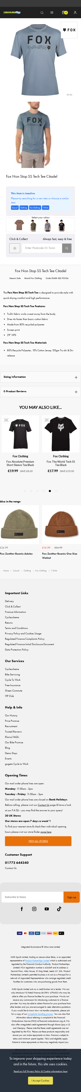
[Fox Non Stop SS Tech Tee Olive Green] (33, 225)
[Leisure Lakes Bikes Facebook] (21, 908)
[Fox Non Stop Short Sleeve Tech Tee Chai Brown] (19, 225)
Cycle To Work (12, 680)
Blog (7, 747)
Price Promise (12, 721)
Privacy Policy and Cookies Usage (23, 633)
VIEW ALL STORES (38, 841)
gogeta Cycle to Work (16, 764)
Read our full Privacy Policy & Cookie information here (41, 1071)
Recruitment (11, 726)
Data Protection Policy (16, 649)
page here (45, 832)
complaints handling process (40, 1013)
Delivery (9, 601)
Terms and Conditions (16, 628)
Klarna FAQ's (12, 737)
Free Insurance (12, 685)
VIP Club (9, 696)
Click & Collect (13, 606)
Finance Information (15, 612)
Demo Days (11, 753)
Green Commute (13, 690)
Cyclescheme (12, 617)
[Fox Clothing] (69, 30)
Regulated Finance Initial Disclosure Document (29, 644)
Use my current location (14, 248)
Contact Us (11, 868)
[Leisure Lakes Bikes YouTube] (46, 908)
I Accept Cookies (40, 1080)
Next (77, 536)
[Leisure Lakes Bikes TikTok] (59, 908)
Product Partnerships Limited (37, 960)
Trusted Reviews (13, 731)
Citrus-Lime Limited (52, 946)
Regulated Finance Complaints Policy (24, 639)
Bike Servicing (12, 674)
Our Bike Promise (14, 742)
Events (8, 758)
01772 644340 (17, 862)
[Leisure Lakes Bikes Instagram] (34, 908)
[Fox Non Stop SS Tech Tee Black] (61, 225)
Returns (9, 622)
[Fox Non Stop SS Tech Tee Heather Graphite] (47, 225)
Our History (11, 715)
